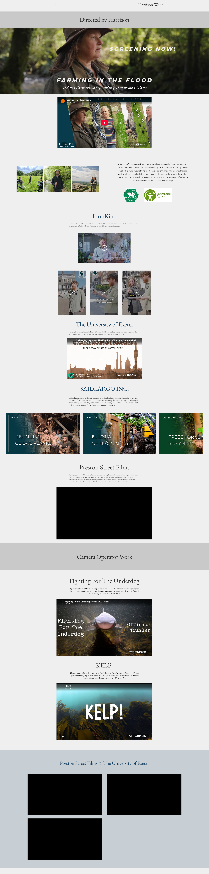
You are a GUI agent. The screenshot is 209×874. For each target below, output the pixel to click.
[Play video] (104, 248)
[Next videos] (206, 432)
